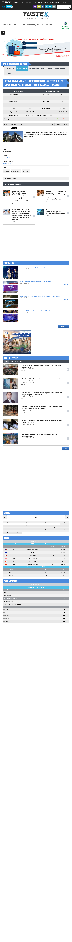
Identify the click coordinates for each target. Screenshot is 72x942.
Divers (8, 158)
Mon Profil (28, 3)
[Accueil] (36, 15)
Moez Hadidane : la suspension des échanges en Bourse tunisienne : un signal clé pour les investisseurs (41, 394)
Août (36, 517)
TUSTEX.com (6, 2)
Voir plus (63, 326)
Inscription (22, 3)
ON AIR (8, 7)
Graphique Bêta (60, 68)
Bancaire (10, 163)
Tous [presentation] (21, 361)
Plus (66, 448)
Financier (5, 163)
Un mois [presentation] (6, 361)
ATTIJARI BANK (7, 151)
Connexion (15, 3)
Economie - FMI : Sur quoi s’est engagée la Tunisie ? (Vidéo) (35, 310)
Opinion (9, 73)
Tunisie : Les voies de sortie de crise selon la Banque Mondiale (35, 281)
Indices (64, 3)
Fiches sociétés (47, 3)
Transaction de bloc (15, 171)
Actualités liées (21, 68)
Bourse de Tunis (25, 171)
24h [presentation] (12, 361)
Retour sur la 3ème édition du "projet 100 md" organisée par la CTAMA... (38, 267)
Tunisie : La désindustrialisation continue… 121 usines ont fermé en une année (40, 296)
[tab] (6, 361)
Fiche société (11, 68)
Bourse (34, 3)
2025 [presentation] (16, 361)
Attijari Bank (6, 171)
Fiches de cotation (47, 68)
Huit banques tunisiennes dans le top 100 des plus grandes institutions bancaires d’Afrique (56, 212)
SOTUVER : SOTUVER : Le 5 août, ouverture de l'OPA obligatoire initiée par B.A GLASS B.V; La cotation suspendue (41, 407)
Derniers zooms (34, 68)
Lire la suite (65, 270)
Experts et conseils (56, 3)
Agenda (40, 3)
